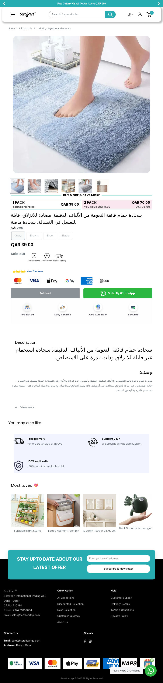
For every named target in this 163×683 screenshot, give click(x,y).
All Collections (65, 597)
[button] (46, 204)
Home (11, 28)
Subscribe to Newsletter (118, 568)
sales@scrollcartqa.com (26, 640)
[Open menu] (13, 14)
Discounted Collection (70, 604)
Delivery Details (120, 604)
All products (25, 28)
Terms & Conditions (122, 609)
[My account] (140, 14)
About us (62, 622)
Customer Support (121, 597)
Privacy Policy (119, 615)
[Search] (110, 14)
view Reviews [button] (35, 271)
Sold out (45, 293)
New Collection (66, 609)
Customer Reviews (68, 615)
